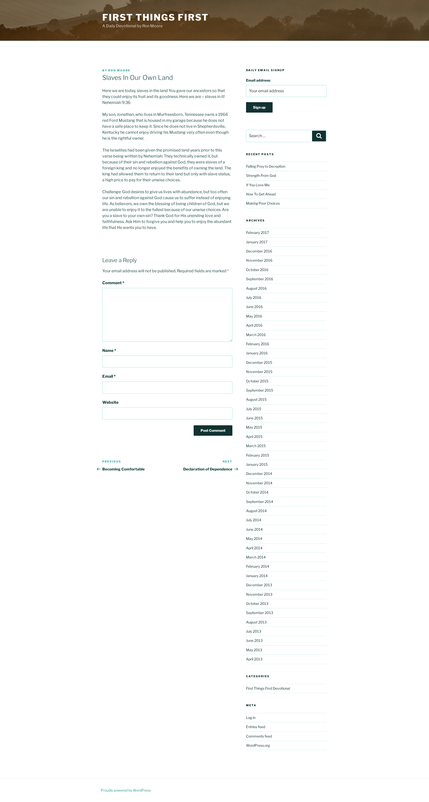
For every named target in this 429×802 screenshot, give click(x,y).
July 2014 (253, 520)
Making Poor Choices (263, 203)
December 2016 (259, 251)
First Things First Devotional (268, 688)
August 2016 (256, 288)
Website (110, 402)
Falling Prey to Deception (265, 166)
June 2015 (254, 418)
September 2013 (259, 613)
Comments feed (259, 736)
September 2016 (259, 279)
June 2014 (254, 529)
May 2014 (254, 538)
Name (109, 350)
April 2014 (254, 548)
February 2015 (257, 455)
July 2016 (253, 297)
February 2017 (257, 232)
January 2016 (257, 353)
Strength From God (261, 175)
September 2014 (259, 501)
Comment (113, 282)
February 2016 (257, 344)
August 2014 (256, 511)
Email (109, 376)
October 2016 (257, 270)
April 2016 (254, 325)
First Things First (155, 17)
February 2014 (257, 566)
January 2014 (257, 576)
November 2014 (259, 483)
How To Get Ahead (261, 194)
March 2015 (256, 446)
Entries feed (255, 727)
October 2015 (257, 381)
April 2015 (254, 436)
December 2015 (259, 362)
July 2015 (253, 409)
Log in (250, 717)
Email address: (258, 80)
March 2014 (256, 557)
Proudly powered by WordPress (126, 790)
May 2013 (254, 650)
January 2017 (256, 242)
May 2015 (254, 427)
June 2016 (254, 307)
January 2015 (257, 464)
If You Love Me (258, 185)
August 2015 (256, 399)
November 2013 (259, 594)
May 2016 (254, 316)
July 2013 (253, 631)
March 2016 (256, 335)
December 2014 (259, 473)
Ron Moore (119, 70)
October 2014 (257, 492)
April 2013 (254, 659)
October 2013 (257, 603)
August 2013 (256, 622)
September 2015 (259, 390)
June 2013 (254, 640)
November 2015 (259, 372)
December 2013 (259, 585)
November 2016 (259, 260)
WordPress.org (258, 745)
